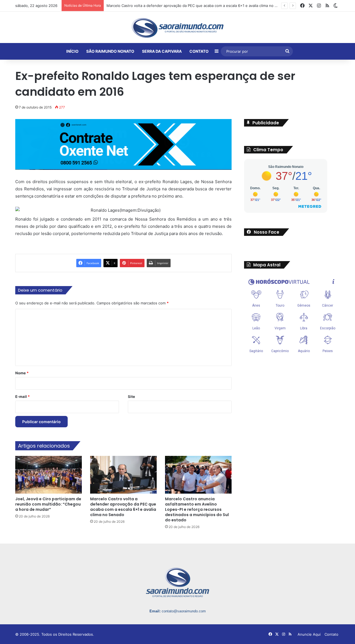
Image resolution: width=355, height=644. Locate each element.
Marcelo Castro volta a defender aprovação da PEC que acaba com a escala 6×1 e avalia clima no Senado (197, 5)
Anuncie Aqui (309, 634)
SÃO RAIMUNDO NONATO (110, 51)
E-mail (22, 396)
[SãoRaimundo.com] (177, 27)
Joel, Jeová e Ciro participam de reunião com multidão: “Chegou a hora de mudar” (48, 504)
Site (131, 396)
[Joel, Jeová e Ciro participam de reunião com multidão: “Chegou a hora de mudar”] (48, 474)
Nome (22, 373)
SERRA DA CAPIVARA (162, 51)
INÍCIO (72, 51)
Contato (331, 634)
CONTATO (199, 51)
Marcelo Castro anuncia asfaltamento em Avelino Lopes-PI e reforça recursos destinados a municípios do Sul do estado (197, 509)
